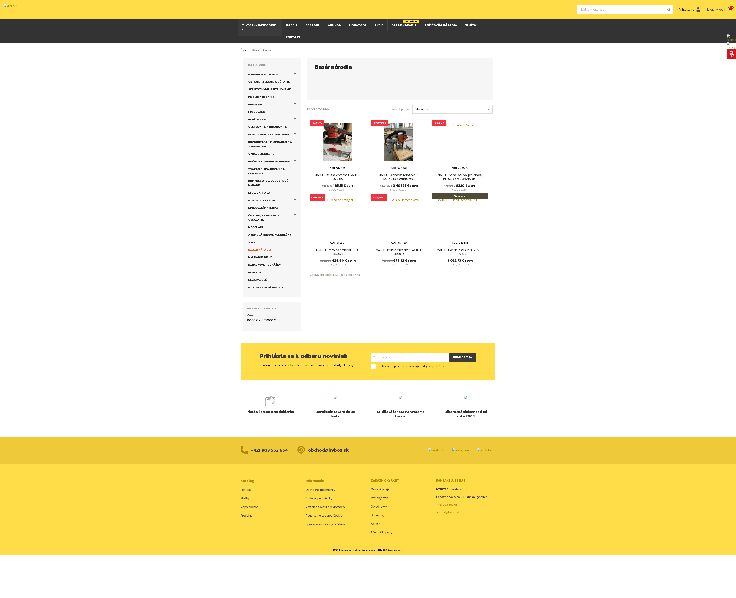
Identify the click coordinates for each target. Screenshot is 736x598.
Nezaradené (257, 280)
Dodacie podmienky (319, 498)
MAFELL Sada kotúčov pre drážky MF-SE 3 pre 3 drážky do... (460, 177)
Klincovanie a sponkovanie (268, 134)
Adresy (375, 523)
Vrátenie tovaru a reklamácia (325, 507)
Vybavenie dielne (261, 154)
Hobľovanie (257, 119)
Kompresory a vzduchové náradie (268, 183)
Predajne (246, 515)
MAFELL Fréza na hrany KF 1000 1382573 (337, 251)
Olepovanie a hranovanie (267, 127)
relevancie (452, 109)
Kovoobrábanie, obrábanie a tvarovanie (270, 144)
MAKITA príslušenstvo (265, 287)
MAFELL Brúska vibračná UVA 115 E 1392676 (399, 251)
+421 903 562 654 (269, 450)
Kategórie (257, 64)
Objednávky (379, 506)
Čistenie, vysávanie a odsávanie (263, 217)
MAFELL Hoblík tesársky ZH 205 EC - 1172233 (460, 251)
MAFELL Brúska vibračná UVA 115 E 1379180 (338, 177)
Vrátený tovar (380, 498)
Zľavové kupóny (381, 532)
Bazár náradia (259, 249)
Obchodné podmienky (320, 489)
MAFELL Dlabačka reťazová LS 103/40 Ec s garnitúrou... (399, 177)
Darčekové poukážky (264, 264)
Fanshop (254, 272)
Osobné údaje (380, 489)
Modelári (255, 227)
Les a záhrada (259, 192)
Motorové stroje (262, 200)
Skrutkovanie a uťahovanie (269, 89)
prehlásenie (439, 366)
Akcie (252, 242)
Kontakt (246, 489)
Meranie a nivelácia (263, 74)
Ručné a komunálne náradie (269, 161)
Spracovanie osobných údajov (326, 524)
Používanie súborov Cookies (325, 515)
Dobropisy (377, 515)
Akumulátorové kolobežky (269, 235)
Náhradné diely (260, 257)
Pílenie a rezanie (261, 97)
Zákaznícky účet (385, 480)
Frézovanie (257, 112)
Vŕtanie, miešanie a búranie (269, 81)
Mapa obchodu (250, 507)
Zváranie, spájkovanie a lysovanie (266, 171)
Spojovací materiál (263, 208)
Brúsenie (255, 104)
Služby (245, 498)
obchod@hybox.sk (328, 450)
